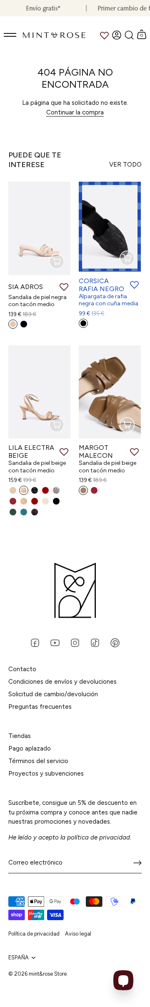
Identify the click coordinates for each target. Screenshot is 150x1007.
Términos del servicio (38, 761)
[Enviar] (137, 863)
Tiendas (19, 736)
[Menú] (10, 35)
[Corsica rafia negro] (110, 227)
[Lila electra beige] (39, 392)
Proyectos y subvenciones (46, 773)
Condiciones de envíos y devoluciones (62, 681)
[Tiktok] (95, 642)
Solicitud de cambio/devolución (53, 694)
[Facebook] (35, 642)
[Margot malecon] (110, 392)
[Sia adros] (39, 228)
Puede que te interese (34, 159)
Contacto (22, 669)
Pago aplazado (29, 748)
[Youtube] (55, 642)
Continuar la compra (75, 112)
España (18, 957)
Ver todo (125, 164)
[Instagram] (75, 642)
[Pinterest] (115, 642)
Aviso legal (78, 934)
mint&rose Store (48, 974)
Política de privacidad (34, 934)
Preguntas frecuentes (40, 706)
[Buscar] (129, 35)
